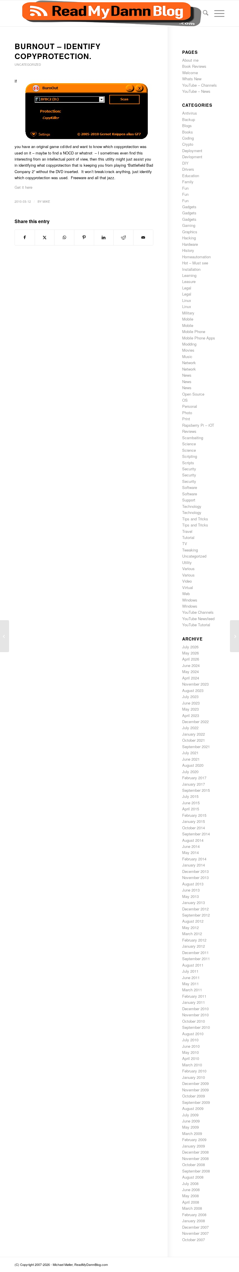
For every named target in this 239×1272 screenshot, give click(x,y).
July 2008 (190, 1183)
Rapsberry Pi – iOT (198, 425)
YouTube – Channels (199, 85)
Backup (188, 119)
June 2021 (191, 759)
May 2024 (190, 671)
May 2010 (190, 1052)
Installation (191, 269)
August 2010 (192, 1033)
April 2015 (190, 809)
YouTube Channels (198, 612)
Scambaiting (192, 437)
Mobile (187, 319)
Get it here (23, 187)
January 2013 (193, 902)
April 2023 (190, 715)
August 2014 (192, 840)
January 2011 (193, 1002)
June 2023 (191, 703)
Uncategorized (28, 64)
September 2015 (196, 790)
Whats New (191, 78)
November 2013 (195, 877)
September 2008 (196, 1171)
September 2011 (196, 958)
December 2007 (195, 1227)
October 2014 (193, 827)
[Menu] (216, 13)
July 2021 (190, 752)
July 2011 (190, 971)
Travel (187, 531)
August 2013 (192, 884)
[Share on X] (45, 237)
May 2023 (190, 709)
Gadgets (189, 206)
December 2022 (195, 721)
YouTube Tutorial (196, 624)
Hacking (189, 238)
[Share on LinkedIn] (104, 237)
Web (186, 593)
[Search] (202, 13)
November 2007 (195, 1233)
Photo (187, 412)
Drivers (188, 169)
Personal (189, 406)
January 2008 (193, 1220)
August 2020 (192, 765)
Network (189, 362)
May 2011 (190, 983)
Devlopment (192, 156)
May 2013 (190, 896)
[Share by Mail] (143, 237)
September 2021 (196, 746)
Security (189, 469)
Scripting (189, 456)
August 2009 (192, 1108)
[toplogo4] (108, 13)
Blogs (187, 125)
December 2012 (195, 909)
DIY (185, 163)
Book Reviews (194, 66)
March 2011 (192, 989)
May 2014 (190, 852)
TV (184, 543)
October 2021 (193, 740)
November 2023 (195, 684)
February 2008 (194, 1214)
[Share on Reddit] (123, 237)
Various (188, 568)
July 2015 (190, 796)
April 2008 (190, 1202)
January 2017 (193, 784)
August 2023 (192, 690)
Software (189, 487)
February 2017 (194, 777)
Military (188, 313)
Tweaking (190, 550)
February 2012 (194, 940)
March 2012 (192, 933)
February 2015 (194, 815)
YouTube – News (196, 91)
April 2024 (190, 678)
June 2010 (191, 1046)
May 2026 (190, 653)
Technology (191, 506)
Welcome (190, 72)
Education (190, 175)
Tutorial (188, 537)
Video (187, 581)
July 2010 (190, 1039)
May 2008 (190, 1195)
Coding (188, 138)
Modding (189, 344)
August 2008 (192, 1177)
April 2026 (190, 659)
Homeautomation (196, 256)
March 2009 (192, 1133)
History (188, 250)
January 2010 (193, 1077)
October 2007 (193, 1239)
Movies (188, 350)
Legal (186, 288)
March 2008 (192, 1208)
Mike (46, 201)
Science (189, 443)
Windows (189, 600)
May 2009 (190, 1127)
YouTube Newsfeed (198, 618)
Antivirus (189, 113)
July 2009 (190, 1115)
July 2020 (190, 771)
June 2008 (191, 1189)
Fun (185, 188)
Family (188, 181)
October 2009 (193, 1096)
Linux (186, 300)
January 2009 (193, 1146)
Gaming (188, 225)
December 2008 (195, 1152)
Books (187, 132)
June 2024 (191, 665)
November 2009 (195, 1090)
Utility (187, 562)
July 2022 (190, 727)
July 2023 (190, 696)
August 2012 (192, 921)
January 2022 (193, 734)
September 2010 (196, 1027)
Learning (189, 275)
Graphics (189, 231)
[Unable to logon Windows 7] (4, 636)
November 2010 (195, 1014)
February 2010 (194, 1071)
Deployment (192, 150)
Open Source (193, 394)
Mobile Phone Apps (198, 338)
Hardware (190, 244)
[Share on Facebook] (25, 237)
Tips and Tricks (195, 519)
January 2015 (193, 821)
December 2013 (195, 871)
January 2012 (193, 946)
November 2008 (195, 1158)
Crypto (187, 144)
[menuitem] (202, 13)
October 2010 (193, 1021)
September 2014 (196, 834)
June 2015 (191, 802)
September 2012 (196, 915)
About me (190, 60)
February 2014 (194, 859)
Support (188, 500)
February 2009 (194, 1139)
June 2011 (191, 977)
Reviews (189, 431)
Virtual (187, 587)
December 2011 (195, 952)
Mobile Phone (193, 331)
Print (186, 418)
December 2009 (195, 1083)
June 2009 (191, 1121)
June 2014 (191, 846)
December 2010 (195, 1008)
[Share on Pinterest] (84, 237)
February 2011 (194, 996)
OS (185, 400)
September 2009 (196, 1102)
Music (187, 356)
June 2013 (191, 890)
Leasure (189, 281)
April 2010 (190, 1058)
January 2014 (193, 865)
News (186, 375)
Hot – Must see (195, 263)
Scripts (188, 462)
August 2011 (192, 965)
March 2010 (192, 1065)
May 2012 (190, 927)
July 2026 (190, 647)
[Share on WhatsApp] (64, 237)
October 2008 (193, 1164)
